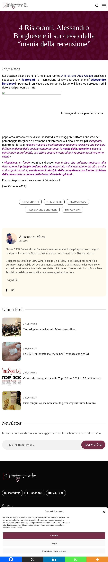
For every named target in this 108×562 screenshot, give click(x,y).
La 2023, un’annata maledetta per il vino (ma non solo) (56, 354)
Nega (54, 543)
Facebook (36, 493)
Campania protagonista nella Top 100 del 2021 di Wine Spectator (62, 378)
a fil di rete (54, 201)
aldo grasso (78, 201)
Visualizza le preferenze (54, 551)
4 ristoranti (30, 201)
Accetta (54, 535)
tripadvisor (72, 209)
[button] (103, 511)
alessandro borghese (42, 209)
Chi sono (7, 505)
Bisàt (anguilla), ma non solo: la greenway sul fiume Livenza (59, 403)
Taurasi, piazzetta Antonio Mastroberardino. (49, 329)
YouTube (58, 493)
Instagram (14, 493)
